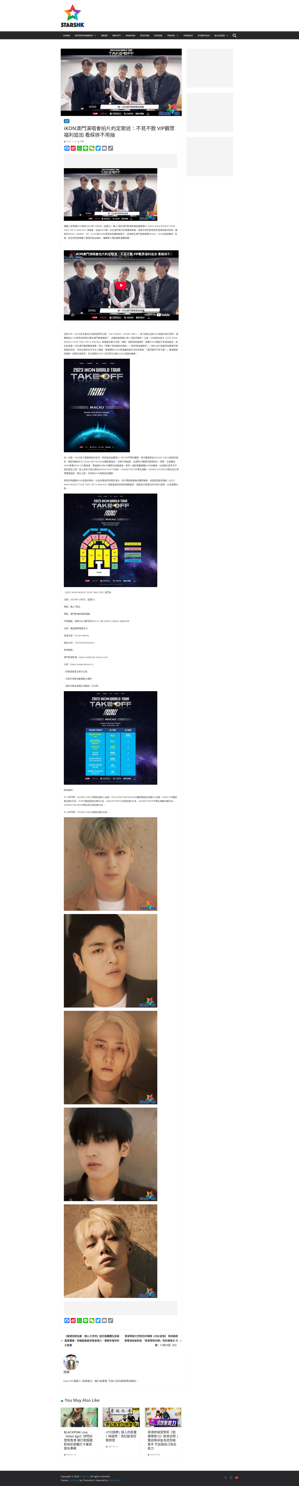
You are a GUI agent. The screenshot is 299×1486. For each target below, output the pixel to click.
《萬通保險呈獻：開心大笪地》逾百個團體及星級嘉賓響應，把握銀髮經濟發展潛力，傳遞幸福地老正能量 (91, 1340)
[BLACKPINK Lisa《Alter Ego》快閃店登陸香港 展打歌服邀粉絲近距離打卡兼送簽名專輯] (79, 1410)
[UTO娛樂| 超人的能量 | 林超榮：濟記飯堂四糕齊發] (121, 1410)
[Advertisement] (120, 161)
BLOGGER (220, 35)
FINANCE (188, 35)
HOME (66, 35)
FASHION (130, 35)
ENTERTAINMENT (84, 35)
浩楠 (82, 141)
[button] (94, 35)
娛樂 (66, 121)
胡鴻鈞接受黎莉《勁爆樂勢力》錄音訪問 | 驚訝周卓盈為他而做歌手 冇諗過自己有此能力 (163, 1440)
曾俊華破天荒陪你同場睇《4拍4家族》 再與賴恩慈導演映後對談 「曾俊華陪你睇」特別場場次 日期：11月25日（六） (151, 1340)
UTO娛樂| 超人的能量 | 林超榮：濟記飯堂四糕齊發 (121, 1436)
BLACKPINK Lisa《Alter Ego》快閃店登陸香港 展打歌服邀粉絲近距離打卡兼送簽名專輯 (78, 1440)
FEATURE (144, 35)
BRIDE (104, 35)
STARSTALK (204, 35)
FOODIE (158, 35)
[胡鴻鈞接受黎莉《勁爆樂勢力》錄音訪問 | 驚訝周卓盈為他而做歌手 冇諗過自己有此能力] (163, 1410)
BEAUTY (117, 35)
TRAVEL (171, 35)
